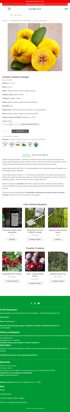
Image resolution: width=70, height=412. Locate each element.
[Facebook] (31, 303)
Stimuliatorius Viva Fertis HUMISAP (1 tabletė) (35, 231)
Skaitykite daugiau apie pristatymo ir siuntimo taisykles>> (20, 342)
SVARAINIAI (41, 139)
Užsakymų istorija (5, 394)
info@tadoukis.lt (10, 321)
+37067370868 (5, 328)
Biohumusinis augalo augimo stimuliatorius (12, 231)
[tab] (26, 155)
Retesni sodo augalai (40, 20)
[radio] (11, 124)
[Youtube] (39, 303)
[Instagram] (35, 303)
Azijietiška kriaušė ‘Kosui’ (58, 274)
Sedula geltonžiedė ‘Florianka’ (12, 274)
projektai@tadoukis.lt (11, 375)
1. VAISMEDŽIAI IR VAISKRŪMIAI (20, 20)
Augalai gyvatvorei (16, 139)
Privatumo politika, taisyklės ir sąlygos (12, 398)
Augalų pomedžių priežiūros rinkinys (58, 231)
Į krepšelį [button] (12, 239)
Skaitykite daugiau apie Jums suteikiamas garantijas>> (19, 355)
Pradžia (4, 20)
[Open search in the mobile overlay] (35, 15)
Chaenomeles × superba (10, 136)
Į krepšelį (21, 131)
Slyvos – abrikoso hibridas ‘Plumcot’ (34, 275)
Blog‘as (2, 390)
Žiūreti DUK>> (5, 317)
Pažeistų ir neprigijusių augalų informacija (13, 402)
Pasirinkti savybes (35, 239)
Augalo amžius (7, 121)
